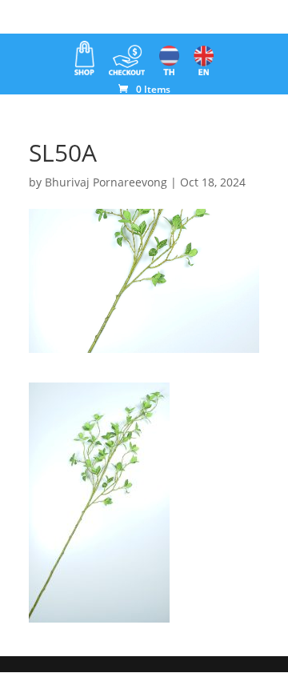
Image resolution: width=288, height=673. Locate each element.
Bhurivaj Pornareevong (106, 182)
